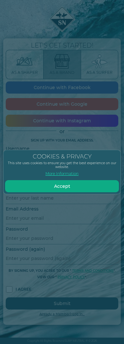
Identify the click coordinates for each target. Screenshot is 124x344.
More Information (62, 173)
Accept (62, 186)
